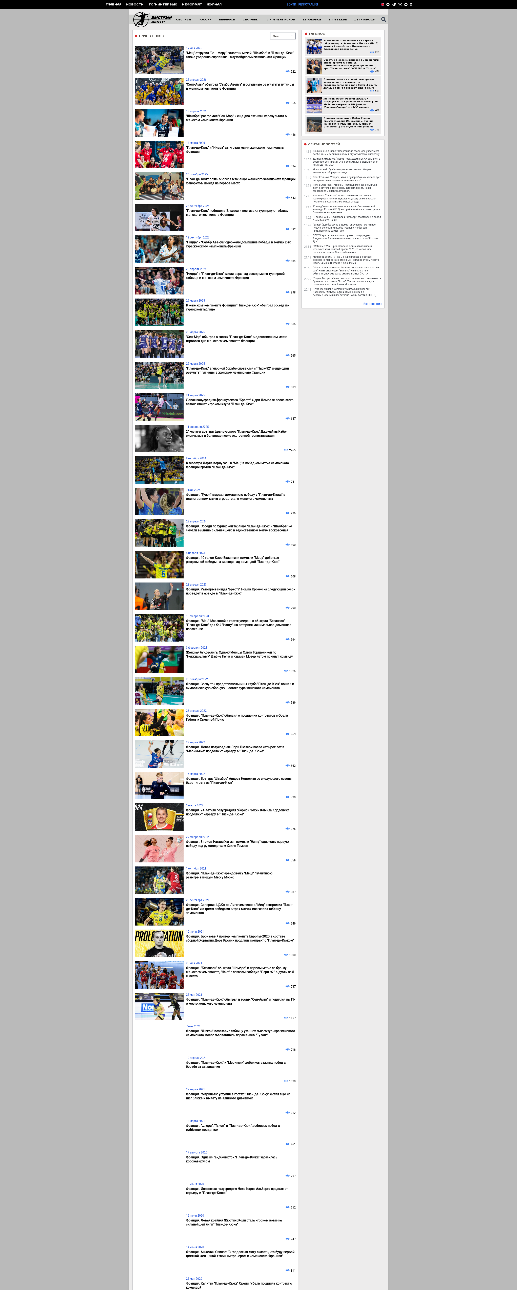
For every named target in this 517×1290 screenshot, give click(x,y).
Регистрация (308, 4)
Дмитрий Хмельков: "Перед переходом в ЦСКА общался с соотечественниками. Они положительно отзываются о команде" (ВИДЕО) (346, 161)
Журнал (214, 4)
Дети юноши (364, 19)
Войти (291, 4)
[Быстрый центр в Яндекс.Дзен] (388, 4)
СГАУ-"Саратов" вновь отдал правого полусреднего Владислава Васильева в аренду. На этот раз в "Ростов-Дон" (345, 238)
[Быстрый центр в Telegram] (394, 4)
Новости (135, 4)
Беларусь (227, 19)
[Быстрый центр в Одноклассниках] (411, 4)
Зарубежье (338, 19)
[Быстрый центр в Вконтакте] (400, 4)
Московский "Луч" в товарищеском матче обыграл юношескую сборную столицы (342, 171)
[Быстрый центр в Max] (406, 4)
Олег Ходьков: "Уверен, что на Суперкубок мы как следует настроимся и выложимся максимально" (347, 179)
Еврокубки (312, 19)
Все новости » (373, 303)
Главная (113, 4)
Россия (205, 19)
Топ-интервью (162, 4)
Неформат (192, 4)
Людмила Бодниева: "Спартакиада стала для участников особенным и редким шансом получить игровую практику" (346, 153)
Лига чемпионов (281, 19)
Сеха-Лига (251, 19)
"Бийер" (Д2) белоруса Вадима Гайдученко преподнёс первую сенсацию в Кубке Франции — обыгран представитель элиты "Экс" (344, 227)
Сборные (183, 19)
